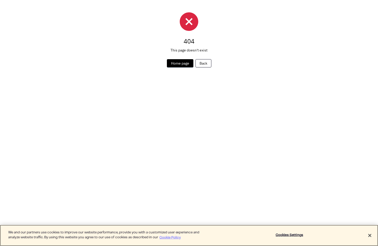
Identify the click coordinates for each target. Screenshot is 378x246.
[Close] (369, 235)
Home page (180, 63)
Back (203, 63)
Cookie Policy (170, 237)
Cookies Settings (289, 235)
